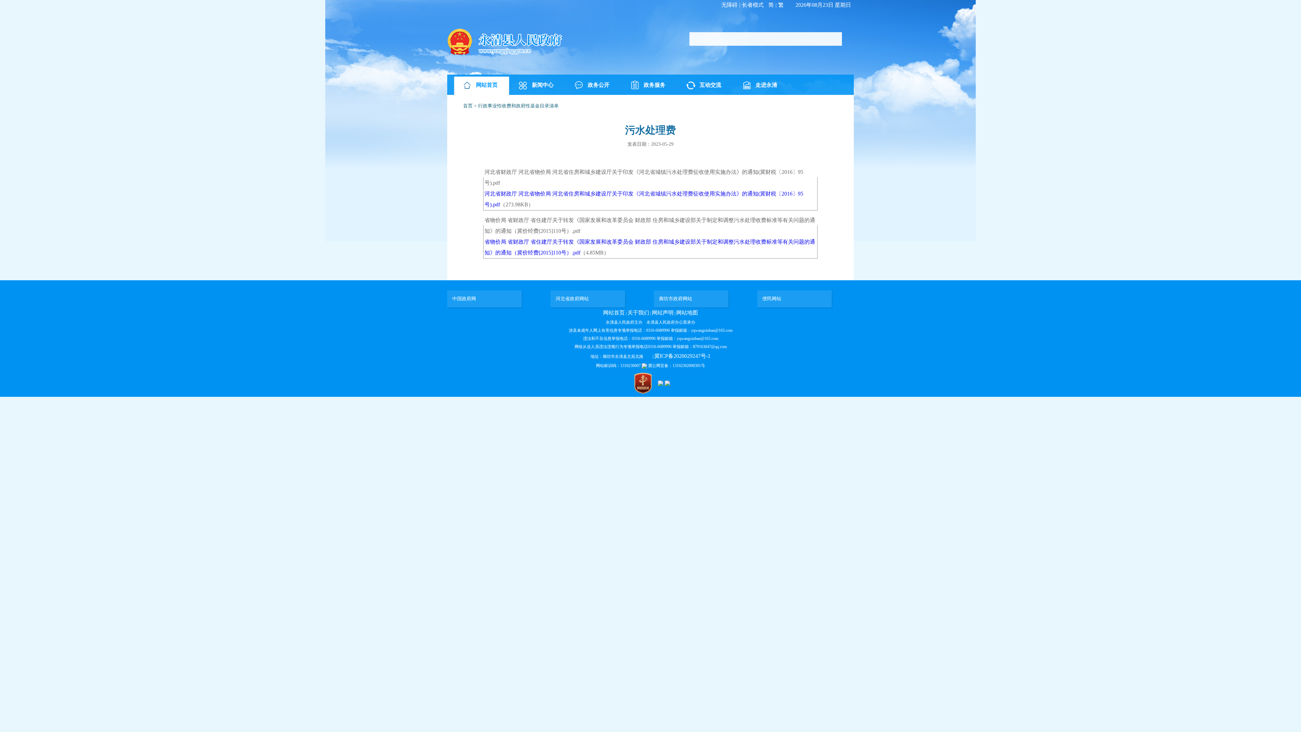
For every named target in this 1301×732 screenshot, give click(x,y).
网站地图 (687, 313)
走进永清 (766, 85)
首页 (468, 105)
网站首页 (487, 85)
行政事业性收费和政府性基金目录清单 (518, 105)
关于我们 (638, 313)
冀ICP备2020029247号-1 (682, 356)
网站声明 (663, 313)
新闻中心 (543, 85)
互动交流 (710, 85)
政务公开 (599, 85)
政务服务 (654, 85)
